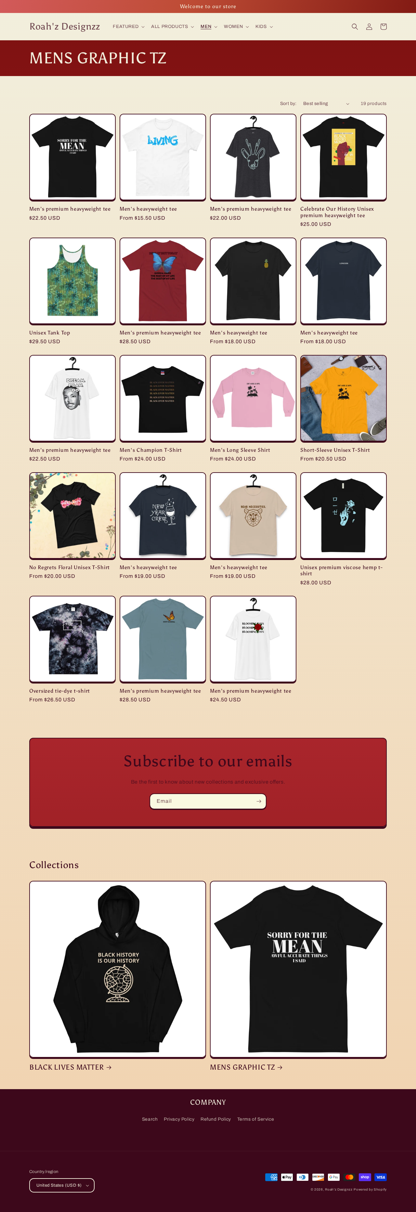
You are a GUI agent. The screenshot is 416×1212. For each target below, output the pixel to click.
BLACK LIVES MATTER (66, 1067)
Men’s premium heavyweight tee (70, 209)
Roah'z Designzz (339, 1189)
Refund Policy (216, 1119)
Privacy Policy (179, 1119)
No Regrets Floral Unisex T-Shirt (69, 567)
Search (150, 1119)
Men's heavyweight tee (148, 209)
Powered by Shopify (370, 1189)
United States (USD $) (59, 1185)
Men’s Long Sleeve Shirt (240, 450)
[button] (128, 26)
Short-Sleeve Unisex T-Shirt (335, 450)
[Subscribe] (259, 801)
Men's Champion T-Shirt (151, 450)
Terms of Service (255, 1119)
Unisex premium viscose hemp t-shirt (341, 570)
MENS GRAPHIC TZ (242, 1067)
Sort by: (288, 103)
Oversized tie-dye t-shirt (59, 691)
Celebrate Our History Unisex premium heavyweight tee (337, 212)
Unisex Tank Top (49, 333)
